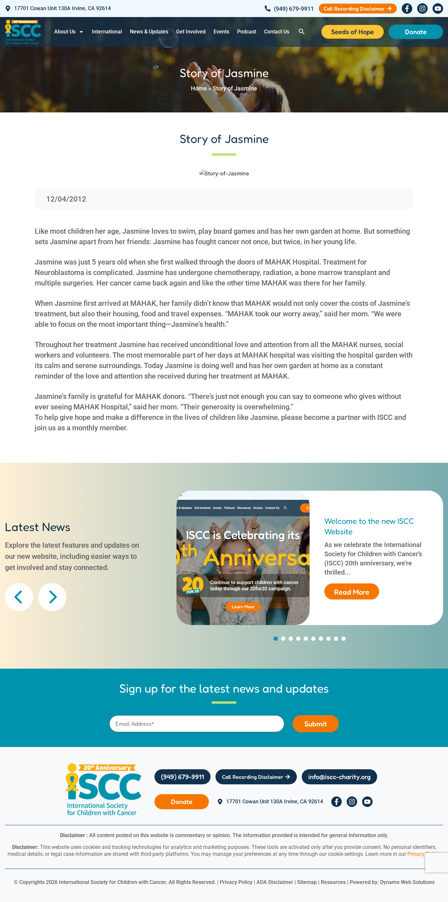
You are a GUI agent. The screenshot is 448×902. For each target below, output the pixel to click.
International (107, 32)
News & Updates (149, 32)
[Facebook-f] (407, 8)
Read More (351, 592)
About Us (64, 32)
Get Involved (191, 32)
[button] (301, 31)
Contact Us (276, 32)
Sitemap (307, 882)
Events (221, 32)
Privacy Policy (423, 854)
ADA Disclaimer (274, 882)
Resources (333, 882)
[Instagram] (422, 8)
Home (199, 88)
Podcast (246, 32)
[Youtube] (438, 8)
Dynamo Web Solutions (407, 882)
